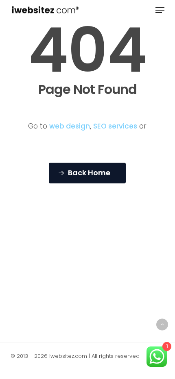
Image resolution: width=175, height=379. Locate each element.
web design (69, 126)
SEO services (115, 126)
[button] (159, 10)
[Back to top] (162, 324)
